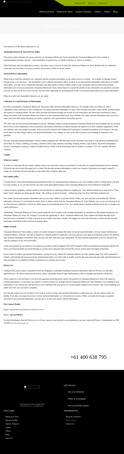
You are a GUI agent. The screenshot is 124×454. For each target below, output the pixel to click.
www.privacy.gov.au (20, 323)
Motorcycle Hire (11, 420)
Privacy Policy (71, 420)
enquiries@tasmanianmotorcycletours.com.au (26, 309)
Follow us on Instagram (77, 399)
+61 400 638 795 (88, 357)
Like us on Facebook (76, 392)
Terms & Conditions (73, 417)
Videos (8, 431)
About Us (9, 438)
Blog (7, 435)
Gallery (8, 427)
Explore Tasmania (12, 424)
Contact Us (70, 424)
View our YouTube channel (78, 406)
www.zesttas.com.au (38, 406)
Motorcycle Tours (12, 417)
